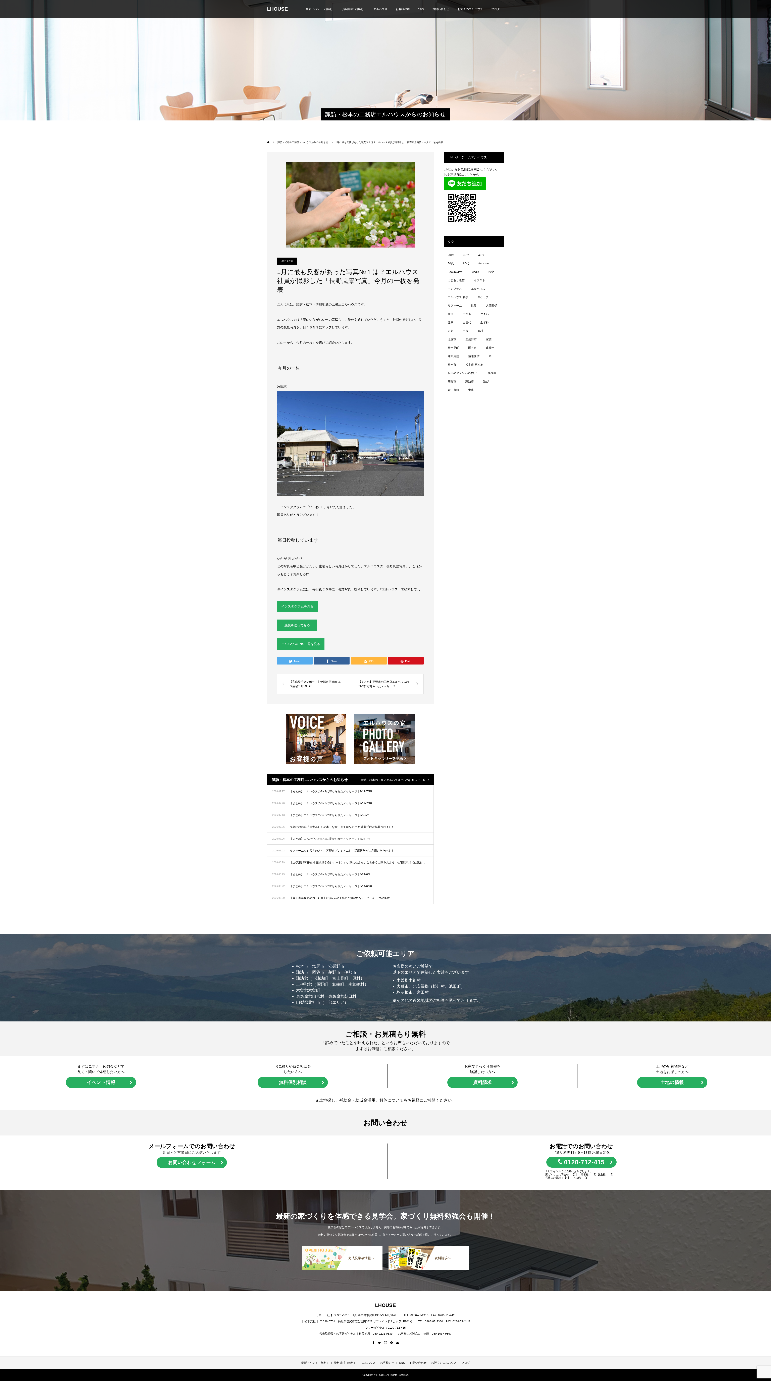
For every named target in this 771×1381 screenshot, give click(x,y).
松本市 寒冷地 (474, 364)
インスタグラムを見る (297, 606)
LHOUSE (277, 9)
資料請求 (482, 1082)
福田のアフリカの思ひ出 (463, 373)
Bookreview (455, 271)
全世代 (467, 322)
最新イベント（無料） (320, 9)
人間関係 (491, 305)
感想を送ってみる (297, 625)
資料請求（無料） (353, 9)
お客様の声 (403, 9)
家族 (489, 339)
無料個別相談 (293, 1082)
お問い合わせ (440, 9)
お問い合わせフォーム (192, 1162)
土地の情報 (672, 1082)
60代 (466, 263)
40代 (481, 255)
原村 (480, 330)
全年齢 (484, 322)
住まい (484, 314)
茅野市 (452, 381)
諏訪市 (469, 381)
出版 (465, 330)
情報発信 (473, 356)
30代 (466, 255)
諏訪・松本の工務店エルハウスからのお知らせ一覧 (393, 780)
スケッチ (483, 297)
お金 (491, 271)
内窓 (450, 330)
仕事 (450, 314)
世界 (474, 305)
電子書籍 (453, 389)
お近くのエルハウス (470, 9)
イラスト (479, 280)
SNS (421, 9)
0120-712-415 (584, 1162)
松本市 (452, 364)
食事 (471, 389)
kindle (475, 271)
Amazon (483, 263)
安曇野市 (471, 339)
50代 (451, 263)
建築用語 (453, 356)
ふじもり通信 (456, 280)
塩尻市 (452, 339)
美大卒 (492, 373)
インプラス (455, 288)
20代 (451, 255)
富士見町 (453, 347)
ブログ (495, 9)
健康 (450, 322)
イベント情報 (101, 1082)
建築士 (490, 347)
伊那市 (467, 314)
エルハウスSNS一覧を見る (300, 644)
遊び (486, 381)
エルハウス (380, 9)
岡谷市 (472, 347)
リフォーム (455, 305)
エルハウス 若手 (458, 297)
